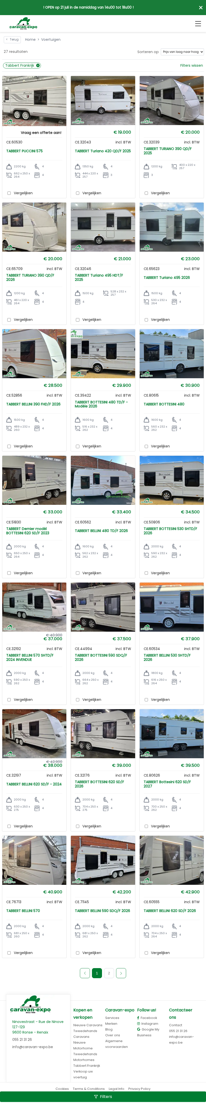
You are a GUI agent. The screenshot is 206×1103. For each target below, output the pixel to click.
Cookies (62, 1089)
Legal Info (116, 1089)
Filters (106, 1096)
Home (30, 39)
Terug (12, 39)
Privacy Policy (139, 1089)
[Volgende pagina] (121, 973)
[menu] (198, 23)
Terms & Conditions (89, 1089)
